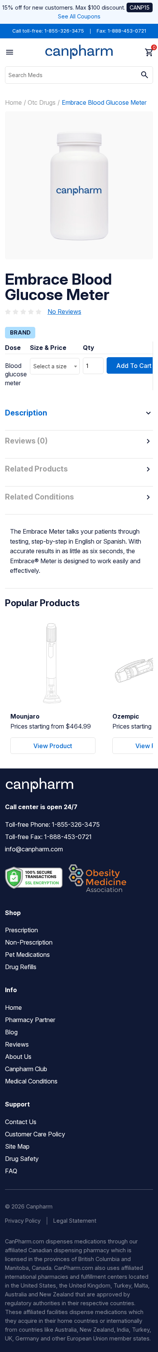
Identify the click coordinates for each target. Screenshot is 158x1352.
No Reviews (64, 311)
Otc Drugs (42, 102)
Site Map (17, 1146)
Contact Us (20, 1122)
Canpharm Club (26, 1069)
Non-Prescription (29, 942)
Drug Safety (22, 1158)
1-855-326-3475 (64, 31)
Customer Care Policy (35, 1134)
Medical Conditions (31, 1081)
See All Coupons (79, 16)
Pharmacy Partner (30, 1020)
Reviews (17, 1044)
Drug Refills (20, 967)
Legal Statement (74, 1220)
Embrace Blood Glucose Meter (104, 102)
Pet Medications (27, 954)
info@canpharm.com (34, 849)
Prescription (21, 930)
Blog (11, 1032)
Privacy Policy (23, 1220)
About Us (18, 1056)
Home (13, 102)
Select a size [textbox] (50, 366)
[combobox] (55, 366)
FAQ (11, 1171)
